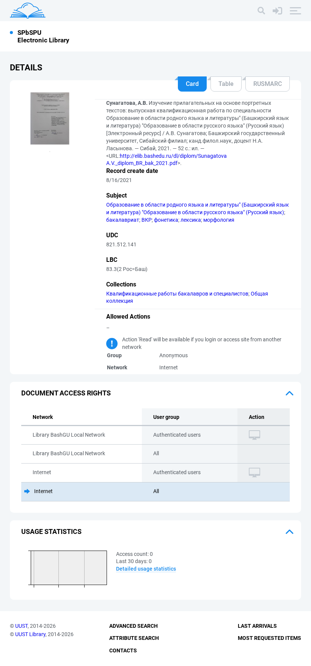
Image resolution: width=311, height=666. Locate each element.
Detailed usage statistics (146, 569)
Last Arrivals (257, 626)
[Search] (261, 10)
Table (226, 83)
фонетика (166, 220)
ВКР (146, 220)
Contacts (123, 650)
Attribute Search (134, 638)
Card (192, 83)
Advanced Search (133, 626)
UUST (21, 626)
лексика (191, 220)
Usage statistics (51, 531)
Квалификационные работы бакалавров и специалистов (177, 294)
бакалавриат (122, 220)
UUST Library (30, 634)
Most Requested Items (269, 638)
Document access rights (66, 393)
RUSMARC (267, 83)
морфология (218, 220)
